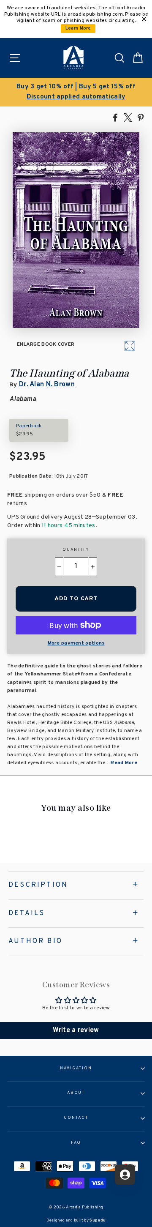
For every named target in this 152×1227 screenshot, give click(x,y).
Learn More (78, 28)
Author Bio (35, 941)
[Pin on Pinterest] (140, 117)
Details (26, 913)
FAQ (76, 1142)
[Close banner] (144, 19)
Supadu (98, 1220)
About (76, 1093)
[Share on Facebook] (115, 117)
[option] (76, 92)
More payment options (76, 643)
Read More (124, 763)
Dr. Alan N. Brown (47, 384)
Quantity (75, 549)
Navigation (76, 1068)
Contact (76, 1117)
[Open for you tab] (125, 1174)
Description (38, 885)
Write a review (76, 1030)
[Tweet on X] (128, 117)
